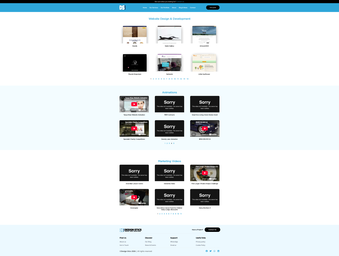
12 (181, 79)
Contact (193, 7)
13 (184, 79)
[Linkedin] (218, 251)
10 (175, 79)
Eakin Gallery (169, 46)
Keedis (134, 46)
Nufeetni (169, 74)
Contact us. (180, 2)
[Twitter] (211, 251)
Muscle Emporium (134, 74)
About (174, 7)
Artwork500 (204, 46)
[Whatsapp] (214, 251)
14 (187, 79)
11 (178, 79)
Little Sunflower (204, 74)
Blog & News (183, 7)
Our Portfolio (165, 7)
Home (145, 7)
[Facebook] (207, 251)
